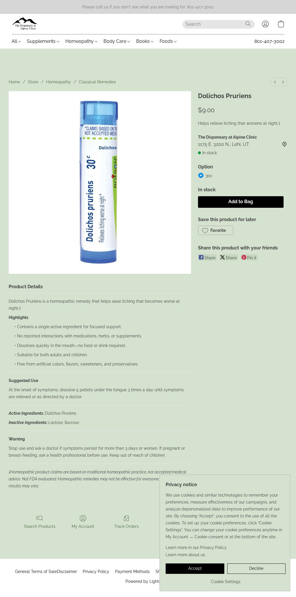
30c (209, 175)
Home (14, 82)
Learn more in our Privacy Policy (196, 547)
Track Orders (126, 526)
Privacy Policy (96, 571)
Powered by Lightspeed (148, 581)
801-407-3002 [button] (269, 41)
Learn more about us (185, 554)
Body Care (115, 41)
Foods (167, 41)
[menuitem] (275, 82)
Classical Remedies (97, 82)
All (15, 41)
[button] (25, 24)
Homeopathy (80, 41)
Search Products (40, 526)
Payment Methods (132, 571)
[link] (226, 579)
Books (143, 41)
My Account (83, 526)
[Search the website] (248, 24)
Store (33, 82)
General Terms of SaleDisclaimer (46, 571)
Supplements (42, 41)
